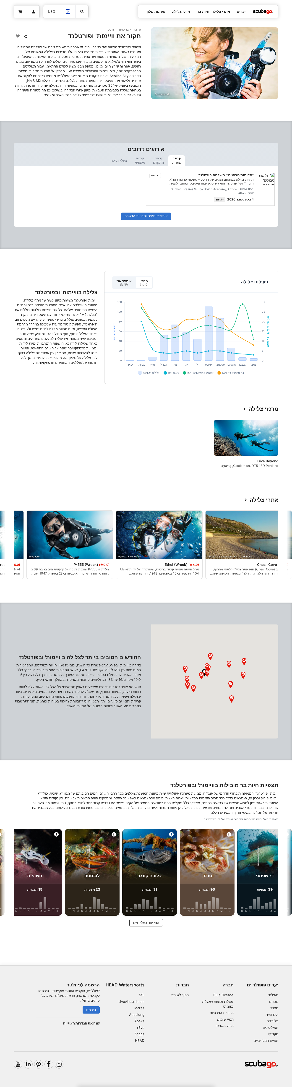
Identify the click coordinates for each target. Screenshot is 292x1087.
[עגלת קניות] (20, 11)
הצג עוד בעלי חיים (146, 923)
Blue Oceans (223, 995)
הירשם (91, 1010)
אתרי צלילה (264, 500)
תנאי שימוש (225, 1019)
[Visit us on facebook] (48, 1064)
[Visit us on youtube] (18, 1064)
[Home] (263, 11)
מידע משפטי (225, 1026)
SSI (141, 995)
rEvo (140, 1027)
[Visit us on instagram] (59, 1064)
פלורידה (272, 1021)
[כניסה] (33, 11)
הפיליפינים (270, 1027)
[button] (204, 672)
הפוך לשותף (180, 995)
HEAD (139, 1040)
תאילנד (273, 995)
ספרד (274, 1008)
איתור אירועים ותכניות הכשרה (146, 216)
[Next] (16, 447)
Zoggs (139, 1034)
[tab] (176, 160)
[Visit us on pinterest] (38, 1064)
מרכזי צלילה (263, 409)
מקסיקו (273, 1034)
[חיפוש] (82, 11)
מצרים (273, 1001)
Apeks (139, 1021)
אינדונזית (272, 1014)
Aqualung (136, 1014)
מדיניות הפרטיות (222, 1013)
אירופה (137, 29)
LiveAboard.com (131, 1001)
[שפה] (68, 11)
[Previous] (271, 447)
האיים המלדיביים (266, 1040)
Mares (139, 1008)
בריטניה (124, 29)
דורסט (111, 29)
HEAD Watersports (125, 985)
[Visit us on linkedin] (28, 1064)
